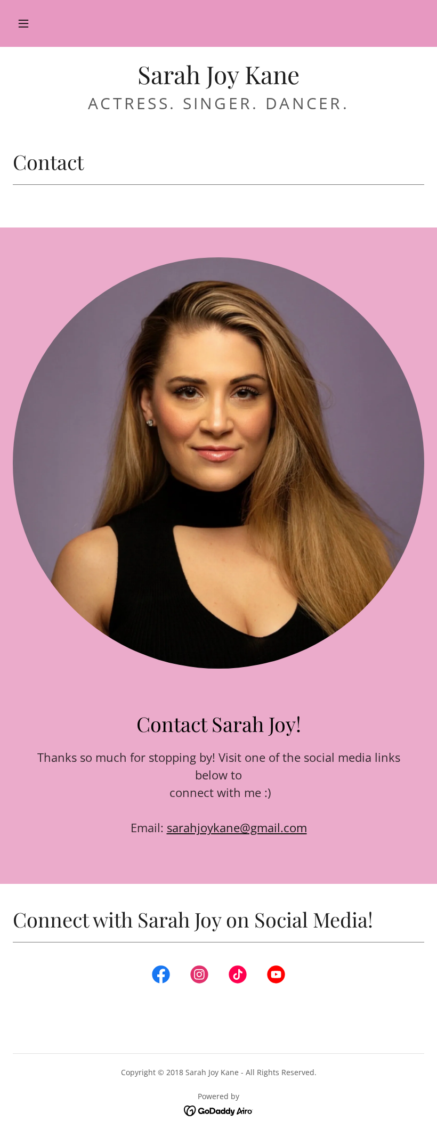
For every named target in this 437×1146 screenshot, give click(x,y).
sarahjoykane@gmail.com (237, 827)
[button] (23, 23)
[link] (218, 81)
